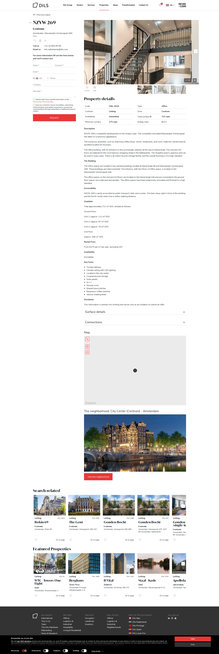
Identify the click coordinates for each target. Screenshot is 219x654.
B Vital (109, 580)
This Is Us (45, 621)
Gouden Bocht (115, 522)
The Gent (76, 522)
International (46, 618)
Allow (193, 639)
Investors (89, 624)
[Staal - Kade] (153, 563)
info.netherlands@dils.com (56, 49)
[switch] (46, 650)
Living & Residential (72, 630)
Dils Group (67, 5)
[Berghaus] (84, 563)
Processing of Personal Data (43, 102)
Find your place (43, 14)
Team (43, 624)
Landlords (89, 621)
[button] (35, 40)
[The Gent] (84, 505)
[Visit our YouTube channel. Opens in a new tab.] (175, 618)
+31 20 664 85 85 (52, 45)
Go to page (60, 540)
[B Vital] (119, 563)
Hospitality (68, 627)
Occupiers (89, 618)
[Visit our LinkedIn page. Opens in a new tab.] (169, 618)
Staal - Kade (147, 580)
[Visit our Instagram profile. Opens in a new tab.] (172, 618)
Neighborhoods (114, 627)
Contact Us (143, 5)
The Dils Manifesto (49, 627)
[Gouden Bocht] (119, 505)
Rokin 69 (41, 522)
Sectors (80, 5)
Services (91, 5)
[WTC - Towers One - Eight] (50, 563)
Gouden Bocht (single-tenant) (184, 523)
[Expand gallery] (195, 80)
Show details (96, 651)
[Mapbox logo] (90, 403)
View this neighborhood (98, 476)
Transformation (128, 5)
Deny (193, 644)
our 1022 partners (24, 641)
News (115, 5)
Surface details (95, 312)
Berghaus (76, 580)
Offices (66, 618)
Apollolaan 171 (183, 580)
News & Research (49, 633)
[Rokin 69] (50, 505)
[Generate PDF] (40, 41)
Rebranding (46, 630)
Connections (93, 322)
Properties (103, 5)
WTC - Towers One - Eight (49, 581)
